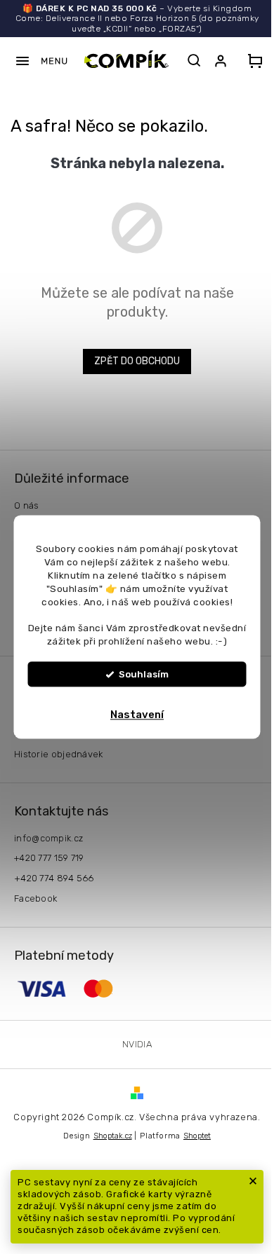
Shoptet (197, 1136)
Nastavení (137, 715)
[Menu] (41, 61)
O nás (26, 505)
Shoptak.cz (112, 1136)
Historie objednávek (58, 754)
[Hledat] (193, 60)
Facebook (35, 898)
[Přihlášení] (223, 61)
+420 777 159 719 (49, 858)
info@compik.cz (48, 838)
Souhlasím (144, 674)
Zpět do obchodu (137, 361)
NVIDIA (137, 1044)
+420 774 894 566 (54, 878)
